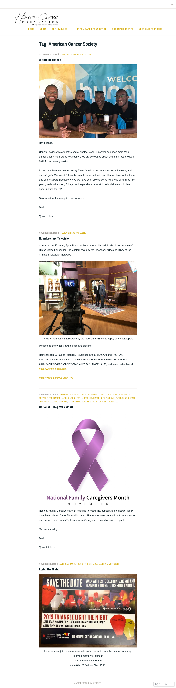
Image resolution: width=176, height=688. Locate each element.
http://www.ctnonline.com (52, 368)
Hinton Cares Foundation (91, 28)
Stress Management (78, 233)
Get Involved (59, 28)
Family (64, 233)
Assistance (65, 394)
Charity (116, 394)
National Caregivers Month (56, 407)
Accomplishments (122, 28)
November (95, 398)
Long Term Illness (79, 398)
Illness (65, 398)
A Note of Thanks (50, 59)
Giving (76, 54)
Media (43, 28)
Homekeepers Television (54, 238)
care (83, 394)
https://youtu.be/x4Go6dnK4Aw (56, 377)
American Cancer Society (73, 564)
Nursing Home (108, 398)
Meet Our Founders (150, 28)
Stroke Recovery (99, 402)
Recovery (44, 402)
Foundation (55, 398)
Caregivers (93, 394)
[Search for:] (172, 4)
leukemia (103, 564)
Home (31, 28)
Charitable (66, 54)
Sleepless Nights (58, 402)
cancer (76, 394)
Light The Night (49, 569)
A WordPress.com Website (87, 683)
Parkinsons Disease (125, 398)
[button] (88, 101)
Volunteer (85, 54)
